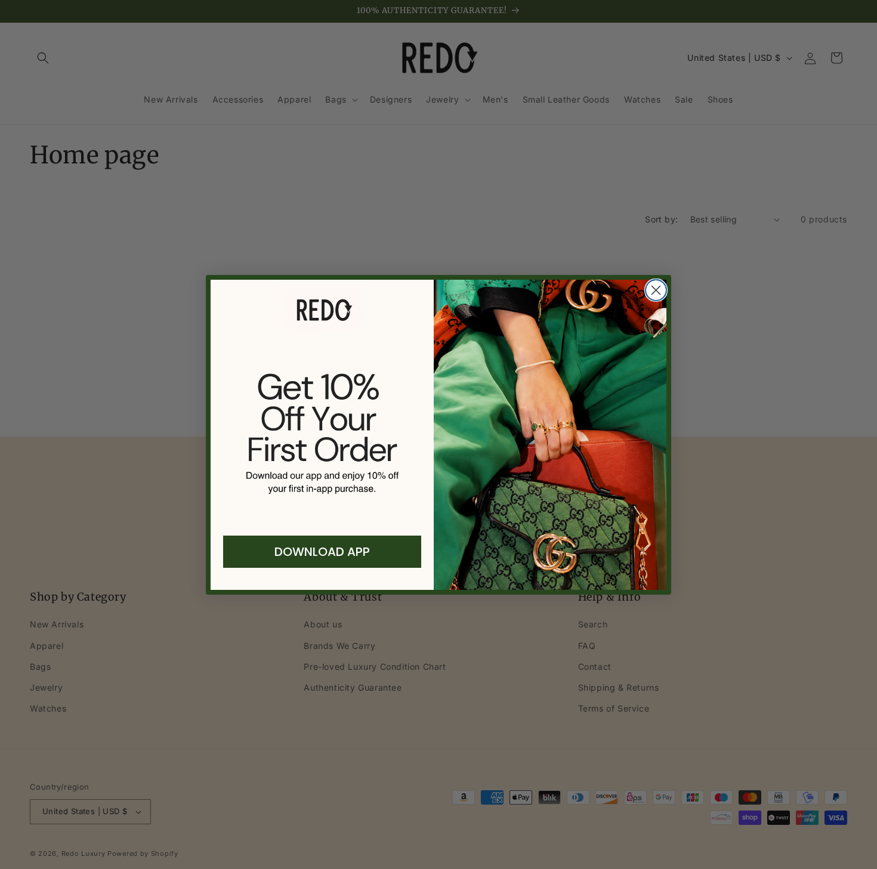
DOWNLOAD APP (322, 551)
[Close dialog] (656, 290)
